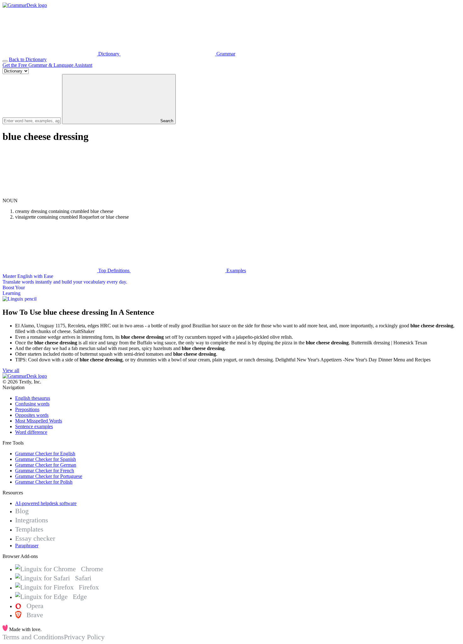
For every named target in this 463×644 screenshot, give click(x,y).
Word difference (31, 432)
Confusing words (32, 403)
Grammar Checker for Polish (43, 482)
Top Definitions (114, 270)
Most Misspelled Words (38, 420)
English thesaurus (32, 398)
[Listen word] (50, 195)
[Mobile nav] (5, 61)
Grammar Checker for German (45, 465)
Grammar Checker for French (44, 470)
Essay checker (35, 538)
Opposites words (32, 415)
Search (166, 120)
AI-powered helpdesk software (46, 503)
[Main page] (25, 5)
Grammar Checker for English (45, 453)
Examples (235, 270)
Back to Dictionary (28, 59)
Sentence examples (34, 426)
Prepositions (27, 409)
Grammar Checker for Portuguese (48, 476)
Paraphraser (26, 545)
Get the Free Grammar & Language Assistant (47, 65)
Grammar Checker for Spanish (45, 459)
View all (11, 370)
